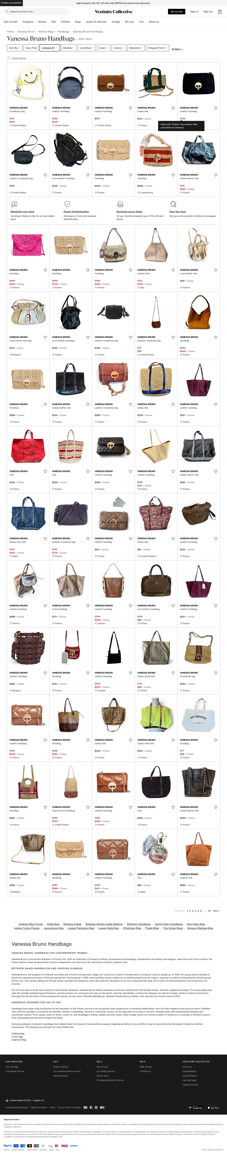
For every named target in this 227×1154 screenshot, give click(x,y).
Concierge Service (15, 1071)
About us (187, 1066)
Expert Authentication (76, 211)
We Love (129, 21)
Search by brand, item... (22, 11)
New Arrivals (10, 21)
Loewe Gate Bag (108, 928)
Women (42, 21)
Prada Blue (152, 928)
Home (10, 31)
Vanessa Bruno (26, 31)
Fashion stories (190, 1084)
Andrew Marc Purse (31, 924)
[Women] (49, 22)
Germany (43, 1150)
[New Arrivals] (20, 22)
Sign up (207, 11)
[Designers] (36, 22)
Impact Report (190, 1075)
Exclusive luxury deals (129, 211)
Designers (27, 21)
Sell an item (177, 11)
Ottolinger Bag (132, 928)
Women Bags (46, 31)
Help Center (146, 1066)
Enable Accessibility (11, 2)
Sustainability (190, 1071)
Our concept (12, 1066)
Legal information (38, 1107)
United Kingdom (18, 1150)
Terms (52, 1107)
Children (65, 21)
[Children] (72, 22)
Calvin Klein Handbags (169, 924)
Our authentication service (66, 1071)
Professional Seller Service (110, 1080)
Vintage (115, 21)
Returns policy (60, 1075)
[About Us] (161, 22)
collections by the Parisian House (141, 990)
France (6, 1150)
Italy (57, 1150)
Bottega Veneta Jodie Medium (104, 924)
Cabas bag (18, 1033)
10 (209, 911)
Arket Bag (53, 924)
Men (53, 21)
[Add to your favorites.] (45, 108)
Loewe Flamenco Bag (81, 928)
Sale (141, 21)
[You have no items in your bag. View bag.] (220, 11)
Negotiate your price (22, 211)
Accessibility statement (17, 1107)
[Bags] (83, 22)
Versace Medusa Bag (200, 928)
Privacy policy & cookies (69, 1107)
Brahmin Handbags (139, 924)
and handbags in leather (86, 1014)
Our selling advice (106, 1071)
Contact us (145, 1071)
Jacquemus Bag (54, 928)
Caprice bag (19, 1039)
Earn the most (178, 211)
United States (32, 1150)
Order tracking (60, 1066)
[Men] (58, 22)
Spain (51, 1150)
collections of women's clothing (91, 959)
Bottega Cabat (72, 924)
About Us (154, 21)
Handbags (63, 31)
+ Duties (147, 118)
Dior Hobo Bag (196, 924)
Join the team (190, 1080)
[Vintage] (122, 22)
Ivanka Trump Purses (27, 928)
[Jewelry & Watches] (109, 22)
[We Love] (136, 22)
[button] (220, 11)
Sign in (194, 11)
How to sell (102, 1066)
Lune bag (17, 1036)
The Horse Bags (173, 928)
